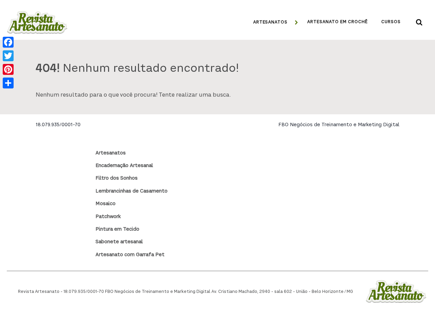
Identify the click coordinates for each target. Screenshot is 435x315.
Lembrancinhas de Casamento (131, 191)
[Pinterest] (8, 69)
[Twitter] (8, 56)
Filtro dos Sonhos (116, 178)
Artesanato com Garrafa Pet (129, 254)
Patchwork (108, 216)
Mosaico (105, 203)
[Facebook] (8, 42)
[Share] (8, 83)
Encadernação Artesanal (124, 165)
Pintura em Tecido (117, 229)
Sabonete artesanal (119, 241)
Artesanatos (110, 153)
